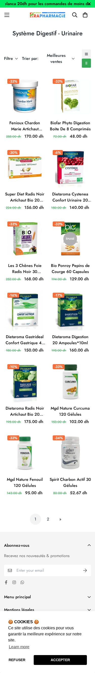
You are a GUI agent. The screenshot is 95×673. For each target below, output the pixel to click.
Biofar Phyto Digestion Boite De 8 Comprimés (70, 126)
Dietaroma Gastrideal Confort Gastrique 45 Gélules (25, 340)
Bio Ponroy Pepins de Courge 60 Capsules (70, 269)
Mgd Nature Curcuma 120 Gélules (70, 411)
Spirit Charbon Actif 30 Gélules (70, 482)
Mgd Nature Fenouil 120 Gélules (25, 482)
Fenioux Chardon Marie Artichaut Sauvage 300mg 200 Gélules (25, 126)
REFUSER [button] (17, 660)
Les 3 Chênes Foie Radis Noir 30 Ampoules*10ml (25, 269)
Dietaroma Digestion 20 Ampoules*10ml (70, 340)
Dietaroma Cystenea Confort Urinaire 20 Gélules (70, 197)
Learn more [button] (19, 647)
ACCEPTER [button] (60, 660)
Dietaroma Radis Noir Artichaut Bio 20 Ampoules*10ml (25, 411)
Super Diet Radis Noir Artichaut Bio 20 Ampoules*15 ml (24, 197)
